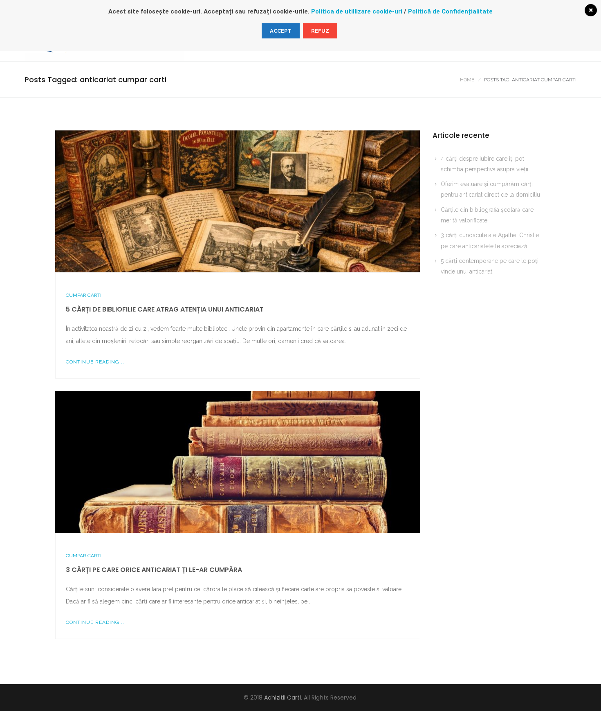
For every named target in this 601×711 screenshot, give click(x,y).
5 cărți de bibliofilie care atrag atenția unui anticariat (165, 309)
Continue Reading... (95, 362)
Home (467, 80)
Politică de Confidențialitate (450, 11)
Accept (281, 31)
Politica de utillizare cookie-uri (356, 11)
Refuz (320, 31)
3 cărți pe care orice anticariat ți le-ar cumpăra (154, 569)
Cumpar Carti (83, 295)
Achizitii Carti (282, 697)
